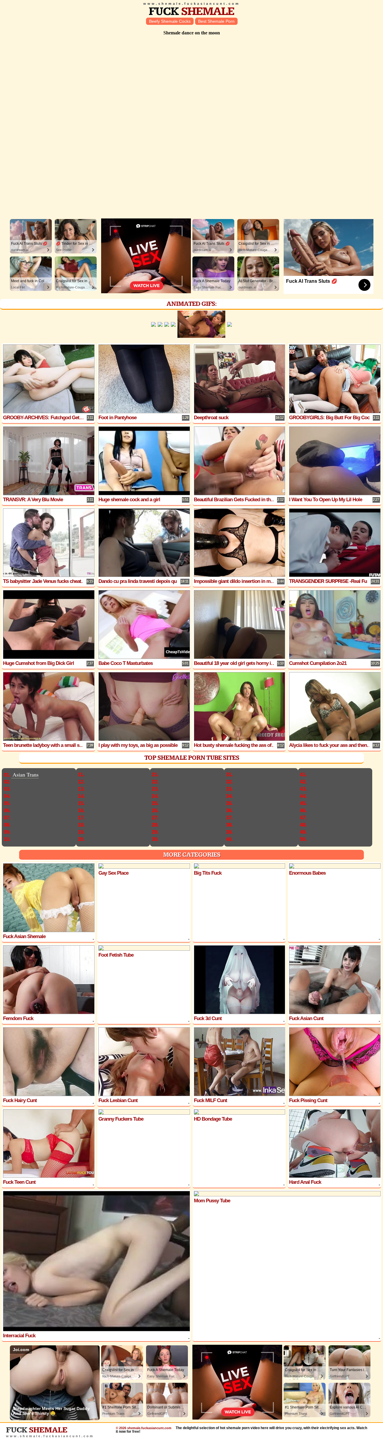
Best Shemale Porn (216, 21)
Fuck (191, 11)
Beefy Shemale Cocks (170, 21)
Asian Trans (26, 774)
